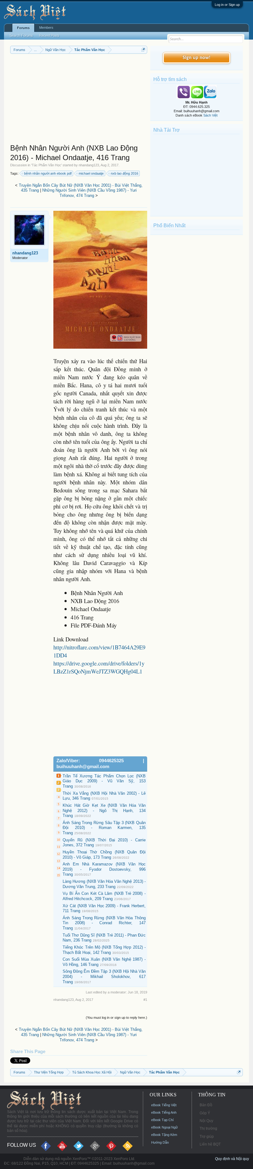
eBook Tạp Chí (162, 1120)
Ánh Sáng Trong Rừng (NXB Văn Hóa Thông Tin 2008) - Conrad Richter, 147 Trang (104, 923)
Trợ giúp (207, 1136)
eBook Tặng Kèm (164, 1135)
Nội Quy (206, 1121)
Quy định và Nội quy (232, 1159)
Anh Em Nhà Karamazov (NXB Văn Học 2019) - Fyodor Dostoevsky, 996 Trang (104, 869)
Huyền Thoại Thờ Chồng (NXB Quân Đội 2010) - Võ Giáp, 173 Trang (104, 855)
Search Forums (21, 35)
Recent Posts (49, 35)
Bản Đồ (206, 1105)
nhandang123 (89, 165)
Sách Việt (210, 115)
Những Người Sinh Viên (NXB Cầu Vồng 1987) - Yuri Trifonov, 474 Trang (89, 193)
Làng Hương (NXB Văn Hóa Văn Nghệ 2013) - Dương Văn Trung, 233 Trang (104, 884)
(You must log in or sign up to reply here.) (116, 1017)
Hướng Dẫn (160, 1142)
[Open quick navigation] (143, 50)
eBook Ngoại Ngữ (164, 1127)
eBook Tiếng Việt (163, 1105)
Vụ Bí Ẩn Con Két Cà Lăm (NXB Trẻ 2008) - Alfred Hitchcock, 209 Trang (104, 896)
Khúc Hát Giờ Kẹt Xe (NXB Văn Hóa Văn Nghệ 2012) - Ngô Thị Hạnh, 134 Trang (104, 810)
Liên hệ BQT (210, 1144)
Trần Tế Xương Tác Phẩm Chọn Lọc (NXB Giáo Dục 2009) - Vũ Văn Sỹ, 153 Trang (104, 781)
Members (46, 27)
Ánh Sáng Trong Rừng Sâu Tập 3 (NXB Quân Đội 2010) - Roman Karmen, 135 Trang (104, 827)
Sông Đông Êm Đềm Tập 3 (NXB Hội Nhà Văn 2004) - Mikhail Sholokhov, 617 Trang (104, 976)
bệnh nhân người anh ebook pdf (48, 173)
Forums (23, 28)
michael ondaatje (91, 173)
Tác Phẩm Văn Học (46, 165)
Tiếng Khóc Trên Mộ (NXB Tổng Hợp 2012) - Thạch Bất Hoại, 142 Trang (104, 950)
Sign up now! (196, 57)
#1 (145, 999)
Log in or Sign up (227, 4)
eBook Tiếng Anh (163, 1112)
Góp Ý (205, 1113)
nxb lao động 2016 (124, 173)
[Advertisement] (78, 100)
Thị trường (208, 1128)
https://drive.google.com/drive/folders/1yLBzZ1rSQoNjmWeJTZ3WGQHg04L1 (98, 667)
